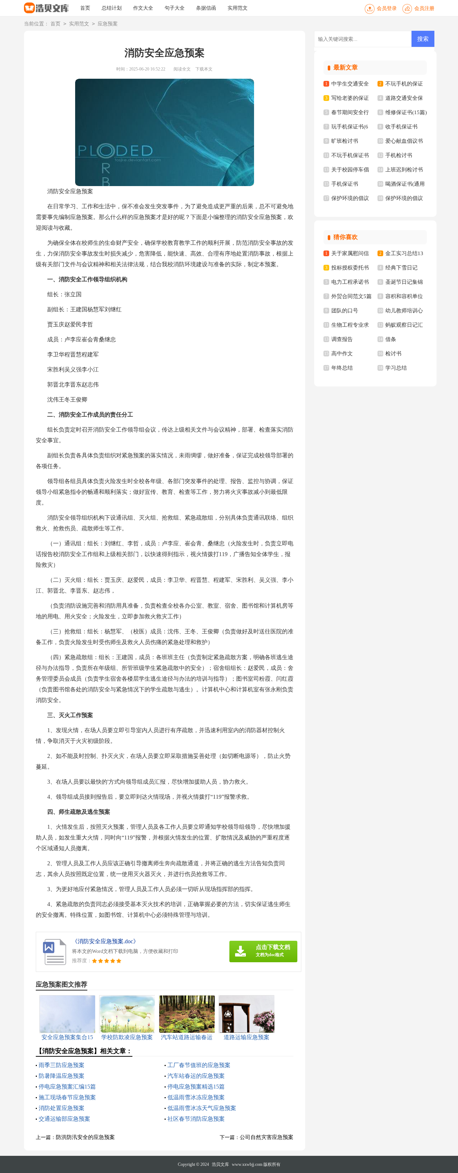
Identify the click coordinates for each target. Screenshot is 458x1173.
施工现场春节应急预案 (67, 1097)
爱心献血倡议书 (404, 141)
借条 (390, 339)
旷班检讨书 (344, 141)
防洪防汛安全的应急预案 (85, 1137)
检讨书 (393, 353)
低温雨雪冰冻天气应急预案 (201, 1108)
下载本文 (204, 69)
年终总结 (342, 368)
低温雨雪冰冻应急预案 (196, 1097)
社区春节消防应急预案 (196, 1119)
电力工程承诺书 (350, 282)
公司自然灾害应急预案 (266, 1137)
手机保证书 (344, 184)
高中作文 (342, 353)
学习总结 (396, 368)
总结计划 (112, 8)
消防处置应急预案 (61, 1108)
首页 (85, 8)
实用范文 (238, 8)
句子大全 (175, 8)
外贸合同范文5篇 (351, 296)
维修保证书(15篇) (406, 112)
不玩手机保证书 (350, 155)
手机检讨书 (398, 155)
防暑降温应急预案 (61, 1076)
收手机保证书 (401, 127)
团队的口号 (344, 310)
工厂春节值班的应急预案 (198, 1065)
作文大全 (143, 8)
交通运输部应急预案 (64, 1119)
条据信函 (206, 8)
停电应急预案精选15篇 (196, 1087)
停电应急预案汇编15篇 (67, 1087)
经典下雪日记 (401, 268)
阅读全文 (182, 69)
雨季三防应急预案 (61, 1065)
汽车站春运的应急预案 (196, 1076)
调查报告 (342, 339)
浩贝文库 (220, 1164)
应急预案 (108, 23)
